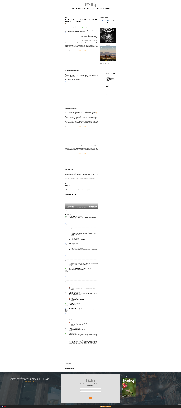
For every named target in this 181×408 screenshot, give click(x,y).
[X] (32, 384)
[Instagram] (29, 384)
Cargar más (107, 94)
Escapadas (70, 205)
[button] (122, 13)
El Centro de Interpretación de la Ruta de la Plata (81, 208)
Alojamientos (93, 205)
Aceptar (102, 406)
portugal (69, 185)
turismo (72, 185)
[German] (3, 406)
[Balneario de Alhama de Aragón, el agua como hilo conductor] (92, 202)
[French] (2, 406)
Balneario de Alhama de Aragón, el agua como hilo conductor (92, 207)
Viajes (68, 15)
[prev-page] (66, 210)
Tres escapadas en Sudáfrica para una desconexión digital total (70, 207)
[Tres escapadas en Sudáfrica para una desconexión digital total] (70, 202)
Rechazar (108, 406)
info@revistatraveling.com (29, 381)
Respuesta (70, 226)
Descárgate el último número (129, 376)
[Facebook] (27, 384)
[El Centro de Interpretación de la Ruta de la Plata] (81, 202)
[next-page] (67, 210)
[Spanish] (5, 406)
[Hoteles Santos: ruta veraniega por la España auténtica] (102, 90)
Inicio (66, 15)
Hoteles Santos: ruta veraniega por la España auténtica (110, 91)
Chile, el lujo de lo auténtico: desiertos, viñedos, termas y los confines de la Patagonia (110, 85)
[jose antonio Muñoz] (66, 24)
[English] (1, 406)
